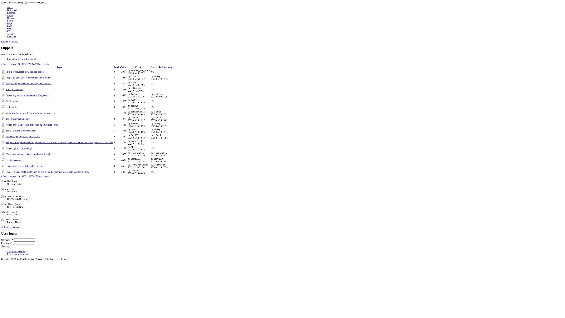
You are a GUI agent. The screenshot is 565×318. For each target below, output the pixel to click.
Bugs (9, 23)
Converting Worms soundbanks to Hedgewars (27, 95)
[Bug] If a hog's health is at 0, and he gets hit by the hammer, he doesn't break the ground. (47, 172)
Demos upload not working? (19, 148)
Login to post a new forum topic (22, 59)
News (10, 7)
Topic (59, 67)
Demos (10, 18)
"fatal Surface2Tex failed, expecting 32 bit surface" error (32, 125)
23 (31, 64)
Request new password (18, 254)
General (14, 41)
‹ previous (11, 64)
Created (139, 67)
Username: (7, 240)
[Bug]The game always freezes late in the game (28, 77)
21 (26, 64)
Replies (117, 67)
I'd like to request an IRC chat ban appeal (25, 72)
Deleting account (13, 160)
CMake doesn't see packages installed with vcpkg (29, 154)
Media (10, 15)
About (10, 34)
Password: (7, 243)
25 (36, 64)
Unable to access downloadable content (24, 166)
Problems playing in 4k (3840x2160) (23, 136)
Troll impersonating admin (18, 119)
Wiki (9, 28)
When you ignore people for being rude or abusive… (30, 113)
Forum (10, 20)
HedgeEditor (12, 107)
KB (8, 31)
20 (24, 64)
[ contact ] (65, 259)
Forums (4, 41)
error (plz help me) (14, 89)
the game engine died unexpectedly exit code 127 (28, 83)
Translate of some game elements (21, 130)
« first (3, 64)
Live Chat (11, 36)
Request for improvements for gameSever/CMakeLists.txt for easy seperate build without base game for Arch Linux (59, 142)
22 (29, 64)
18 (19, 64)
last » (47, 64)
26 (38, 64)
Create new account (16, 251)
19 (21, 64)
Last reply (156, 67)
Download (12, 10)
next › (42, 64)
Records (11, 12)
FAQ (9, 26)
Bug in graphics (13, 101)
